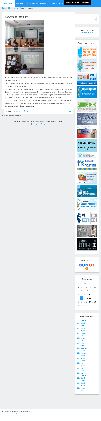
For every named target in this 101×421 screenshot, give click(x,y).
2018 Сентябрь (82, 375)
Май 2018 (87, 283)
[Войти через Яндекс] (90, 265)
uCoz (20, 414)
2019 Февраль (81, 388)
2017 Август (81, 345)
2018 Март (80, 363)
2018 (9, 8)
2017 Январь (81, 330)
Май (14, 8)
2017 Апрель (81, 338)
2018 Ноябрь (81, 380)
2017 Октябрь (81, 350)
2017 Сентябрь (82, 348)
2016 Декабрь (81, 328)
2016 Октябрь (81, 323)
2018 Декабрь (81, 383)
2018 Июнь (80, 370)
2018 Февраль (81, 360)
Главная (4, 8)
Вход (91, 33)
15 (81, 298)
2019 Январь (81, 385)
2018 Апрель (81, 365)
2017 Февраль (81, 333)
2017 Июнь (80, 343)
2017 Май (80, 340)
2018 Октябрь (81, 378)
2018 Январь (81, 358)
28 (78, 305)
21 (78, 302)
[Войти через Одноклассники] (86, 268)
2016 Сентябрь (82, 320)
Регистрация (85, 33)
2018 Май (80, 368)
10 (87, 294)
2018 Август (81, 373)
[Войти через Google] (93, 265)
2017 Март (80, 335)
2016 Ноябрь (81, 325)
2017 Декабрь (81, 355)
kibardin (18, 111)
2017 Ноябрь (81, 353)
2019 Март (80, 390)
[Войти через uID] (80, 265)
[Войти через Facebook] (86, 265)
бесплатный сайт (12, 414)
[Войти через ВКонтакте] (83, 265)
